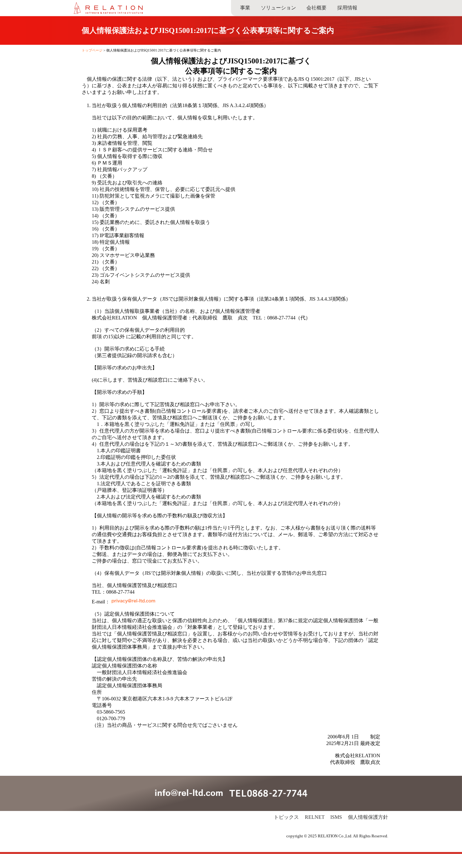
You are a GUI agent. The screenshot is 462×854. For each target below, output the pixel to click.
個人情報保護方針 (368, 817)
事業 (245, 7)
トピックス (286, 817)
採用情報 (347, 7)
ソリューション (278, 7)
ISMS (336, 817)
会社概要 (316, 7)
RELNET (315, 817)
